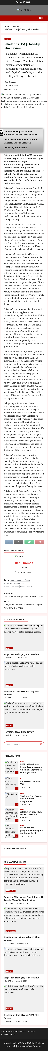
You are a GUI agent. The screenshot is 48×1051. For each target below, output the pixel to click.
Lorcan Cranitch (26, 587)
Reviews (7, 39)
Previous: (23, 595)
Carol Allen (9, 658)
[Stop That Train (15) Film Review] (24, 960)
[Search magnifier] (41, 744)
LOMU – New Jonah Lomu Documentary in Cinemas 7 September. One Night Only (11, 767)
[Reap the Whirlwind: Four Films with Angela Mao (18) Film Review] (24, 880)
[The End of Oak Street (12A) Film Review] (24, 998)
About (4, 1031)
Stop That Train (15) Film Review (21, 654)
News (22, 761)
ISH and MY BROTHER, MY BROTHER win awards (11, 815)
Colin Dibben (9, 903)
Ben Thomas (10, 82)
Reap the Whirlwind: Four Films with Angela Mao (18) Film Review (24, 899)
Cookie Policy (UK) (16, 1031)
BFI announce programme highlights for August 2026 (11, 831)
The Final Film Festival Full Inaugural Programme (11, 799)
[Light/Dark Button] (41, 18)
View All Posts (24, 572)
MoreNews (23, 1046)
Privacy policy (8, 1034)
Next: (23, 604)
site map (31, 1031)
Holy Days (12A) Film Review (19, 731)
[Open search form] (46, 18)
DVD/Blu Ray (10, 891)
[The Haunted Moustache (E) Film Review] (24, 920)
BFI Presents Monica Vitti (11, 783)
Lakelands (15, 587)
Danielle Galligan (17, 580)
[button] (4, 18)
